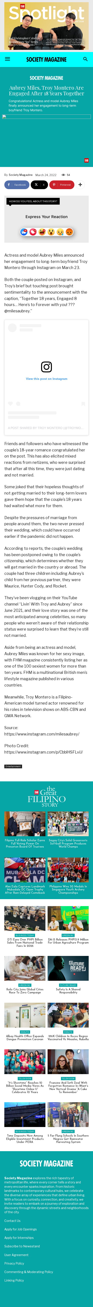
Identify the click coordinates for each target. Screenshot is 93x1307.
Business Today (25, 935)
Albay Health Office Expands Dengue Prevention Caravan (25, 1038)
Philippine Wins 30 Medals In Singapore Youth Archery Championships (68, 889)
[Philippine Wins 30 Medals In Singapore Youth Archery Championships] (68, 870)
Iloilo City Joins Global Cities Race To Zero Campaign (24, 991)
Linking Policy (14, 1280)
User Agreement (16, 1255)
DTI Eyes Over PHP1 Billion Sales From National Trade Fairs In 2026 (25, 942)
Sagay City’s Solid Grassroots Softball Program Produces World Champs (68, 843)
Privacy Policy (14, 1263)
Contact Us (12, 1221)
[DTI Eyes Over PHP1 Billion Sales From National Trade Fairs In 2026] (24, 918)
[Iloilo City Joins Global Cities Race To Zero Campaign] (24, 968)
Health (25, 1032)
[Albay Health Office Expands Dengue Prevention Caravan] (24, 1015)
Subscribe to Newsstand (22, 1246)
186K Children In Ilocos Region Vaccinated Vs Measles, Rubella (68, 1038)
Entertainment (13, 766)
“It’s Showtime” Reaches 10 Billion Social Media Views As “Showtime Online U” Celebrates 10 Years (25, 1088)
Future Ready (68, 985)
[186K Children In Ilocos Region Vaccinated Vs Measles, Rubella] (68, 1015)
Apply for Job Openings (20, 1229)
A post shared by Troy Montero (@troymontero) (50, 428)
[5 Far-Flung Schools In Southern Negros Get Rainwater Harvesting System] (68, 1114)
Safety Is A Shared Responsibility (68, 991)
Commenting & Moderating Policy (28, 1272)
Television (25, 1078)
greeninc (68, 935)
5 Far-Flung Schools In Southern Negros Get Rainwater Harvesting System (68, 1139)
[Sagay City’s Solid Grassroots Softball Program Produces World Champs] (68, 823)
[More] (80, 184)
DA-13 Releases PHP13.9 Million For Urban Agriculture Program (68, 941)
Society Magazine (21, 175)
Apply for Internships (19, 1238)
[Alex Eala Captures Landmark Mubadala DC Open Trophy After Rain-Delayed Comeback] (24, 870)
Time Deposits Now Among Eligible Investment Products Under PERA (25, 1139)
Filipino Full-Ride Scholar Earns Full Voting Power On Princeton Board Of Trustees (25, 843)
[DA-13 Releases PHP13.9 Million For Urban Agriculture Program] (68, 918)
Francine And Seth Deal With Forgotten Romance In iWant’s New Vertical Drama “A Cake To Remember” (68, 1088)
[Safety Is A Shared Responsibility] (68, 968)
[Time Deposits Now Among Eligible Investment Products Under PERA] (24, 1114)
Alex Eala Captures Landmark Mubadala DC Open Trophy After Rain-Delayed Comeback (25, 889)
